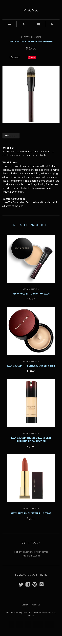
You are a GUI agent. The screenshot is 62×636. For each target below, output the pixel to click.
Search (25, 605)
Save (33, 57)
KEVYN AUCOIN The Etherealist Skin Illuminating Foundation (31, 439)
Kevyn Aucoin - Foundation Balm (31, 293)
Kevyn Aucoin (31, 289)
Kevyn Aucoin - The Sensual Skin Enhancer (31, 365)
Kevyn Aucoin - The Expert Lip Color (31, 513)
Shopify (30, 615)
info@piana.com (31, 555)
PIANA (31, 10)
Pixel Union (28, 612)
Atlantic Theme (13, 612)
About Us (36, 605)
